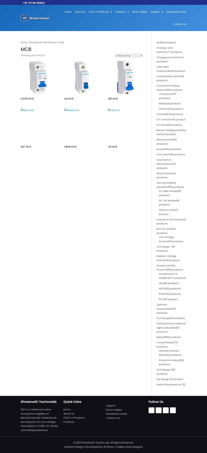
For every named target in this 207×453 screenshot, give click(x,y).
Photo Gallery (139, 11)
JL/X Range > (164, 246)
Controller (163, 114)
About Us (80, 11)
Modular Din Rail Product (43, 42)
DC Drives (162, 125)
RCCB (162, 299)
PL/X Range (163, 318)
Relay (160, 337)
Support (155, 11)
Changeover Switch (168, 57)
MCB (161, 283)
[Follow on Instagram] (159, 410)
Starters (164, 108)
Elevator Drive (165, 139)
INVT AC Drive (164, 229)
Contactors (166, 94)
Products (120, 11)
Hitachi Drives (165, 173)
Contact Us (180, 24)
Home (68, 11)
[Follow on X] (166, 410)
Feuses (161, 149)
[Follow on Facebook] (151, 410)
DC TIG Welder (167, 200)
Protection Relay (169, 360)
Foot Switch (164, 154)
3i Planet (109, 446)
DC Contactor (165, 119)
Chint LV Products (99, 11)
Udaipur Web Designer (129, 446)
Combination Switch (169, 76)
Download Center (176, 11)
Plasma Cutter (168, 210)
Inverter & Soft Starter (170, 219)
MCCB (162, 288)
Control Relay (165, 342)
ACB (159, 42)
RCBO (162, 294)
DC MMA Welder (168, 191)
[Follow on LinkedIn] (173, 410)
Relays (163, 103)
